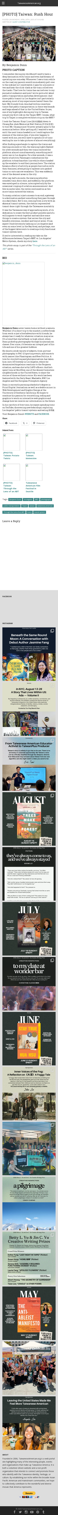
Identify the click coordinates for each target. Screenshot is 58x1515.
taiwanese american (45, 506)
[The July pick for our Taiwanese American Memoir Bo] (29, 929)
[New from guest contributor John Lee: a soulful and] (29, 1093)
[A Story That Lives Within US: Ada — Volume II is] (29, 709)
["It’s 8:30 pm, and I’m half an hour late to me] (29, 983)
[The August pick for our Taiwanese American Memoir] (29, 819)
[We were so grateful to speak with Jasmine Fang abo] (29, 654)
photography (46, 499)
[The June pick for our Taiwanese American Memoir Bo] (29, 1038)
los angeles (28, 499)
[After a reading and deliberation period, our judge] (29, 1258)
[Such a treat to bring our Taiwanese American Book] (29, 1148)
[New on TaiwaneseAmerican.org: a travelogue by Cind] (29, 1203)
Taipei (24, 506)
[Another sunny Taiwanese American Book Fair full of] (29, 1368)
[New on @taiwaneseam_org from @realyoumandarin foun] (29, 1423)
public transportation (11, 506)
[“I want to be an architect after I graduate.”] (29, 874)
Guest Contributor (21, 22)
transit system (39, 512)
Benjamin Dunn (15, 499)
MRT (36, 499)
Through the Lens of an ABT (14, 512)
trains (29, 512)
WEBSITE (29, 414)
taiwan (32, 506)
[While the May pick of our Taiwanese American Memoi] (29, 1313)
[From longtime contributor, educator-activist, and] (29, 764)
